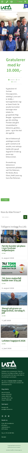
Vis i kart (4, 437)
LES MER (4, 253)
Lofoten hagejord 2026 (13, 340)
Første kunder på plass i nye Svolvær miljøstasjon (13, 248)
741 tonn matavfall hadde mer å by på (11, 279)
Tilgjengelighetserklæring (14, 445)
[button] (26, 6)
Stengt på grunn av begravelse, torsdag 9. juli (13, 310)
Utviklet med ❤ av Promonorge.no (14, 450)
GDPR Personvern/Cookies (14, 447)
